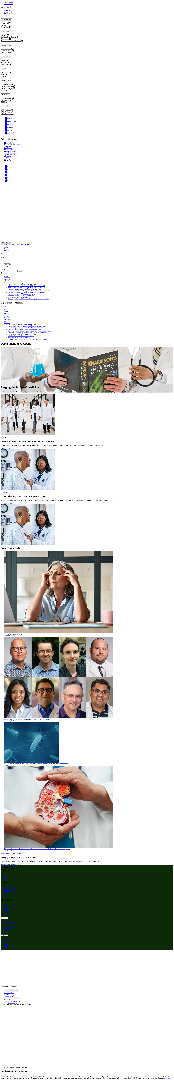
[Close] (10, 7)
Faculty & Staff (5, 80)
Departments (8, 886)
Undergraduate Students (7, 31)
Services (3, 61)
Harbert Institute (6, 100)
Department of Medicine (8, 244)
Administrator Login (14, 1001)
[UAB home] (87, 200)
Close (3, 306)
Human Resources (7, 86)
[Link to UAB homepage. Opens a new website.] (87, 984)
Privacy (7, 994)
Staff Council (5, 90)
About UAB (4, 935)
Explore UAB (5, 242)
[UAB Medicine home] (87, 240)
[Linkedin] (6, 180)
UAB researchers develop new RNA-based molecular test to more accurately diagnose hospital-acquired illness (36, 763)
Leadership (8, 503)
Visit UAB (4, 23)
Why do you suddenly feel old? (13, 634)
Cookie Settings (11, 990)
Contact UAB (9, 993)
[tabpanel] (87, 270)
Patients (3, 106)
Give (5, 907)
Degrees (6, 905)
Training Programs (6, 448)
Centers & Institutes (10, 888)
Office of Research (7, 98)
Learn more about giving (14, 864)
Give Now (4, 864)
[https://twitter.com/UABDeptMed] (5, 875)
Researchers (4, 94)
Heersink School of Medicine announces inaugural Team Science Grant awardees (27, 719)
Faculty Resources (7, 88)
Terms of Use (9, 996)
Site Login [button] (7, 999)
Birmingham (8, 895)
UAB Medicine (6, 110)
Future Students (5, 19)
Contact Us (4, 872)
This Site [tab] (7, 264)
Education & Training (10, 891)
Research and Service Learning (11, 41)
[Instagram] (6, 172)
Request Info (5, 27)
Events (3, 76)
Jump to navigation (9, 2)
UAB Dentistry (6, 112)
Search (3, 269)
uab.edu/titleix (167, 1078)
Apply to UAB (5, 25)
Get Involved (5, 73)
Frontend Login (12, 1003)
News (6, 247)
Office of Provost (6, 84)
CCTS (3, 102)
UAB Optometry (6, 114)
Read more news (6, 853)
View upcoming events (19, 853)
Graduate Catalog (6, 51)
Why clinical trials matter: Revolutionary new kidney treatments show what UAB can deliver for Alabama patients (37, 849)
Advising (4, 35)
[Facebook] (6, 166)
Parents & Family (6, 57)
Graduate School (6, 49)
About (6, 893)
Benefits (3, 74)
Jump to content (8, 4)
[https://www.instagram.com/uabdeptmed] (5, 877)
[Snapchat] (6, 178)
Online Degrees (6, 53)
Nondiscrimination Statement (9, 986)
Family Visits (5, 64)
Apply (6, 904)
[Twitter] (6, 169)
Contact (6, 250)
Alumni (3, 68)
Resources (4, 63)
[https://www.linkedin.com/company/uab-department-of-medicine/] (5, 879)
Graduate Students (6, 45)
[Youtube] (6, 175)
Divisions (7, 282)
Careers (6, 912)
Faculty (3, 503)
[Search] (2, 254)
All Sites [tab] (7, 266)
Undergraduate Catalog (8, 37)
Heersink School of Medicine (23, 244)
